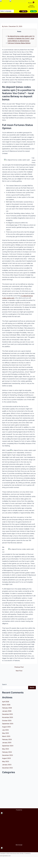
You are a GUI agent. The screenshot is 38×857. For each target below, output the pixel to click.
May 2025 (5, 733)
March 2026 (6, 705)
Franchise (24, 16)
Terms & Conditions (19, 836)
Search (4, 684)
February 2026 (7, 708)
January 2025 (6, 742)
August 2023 (6, 758)
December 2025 (7, 714)
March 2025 (6, 736)
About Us (18, 14)
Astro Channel (31, 14)
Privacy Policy (19, 840)
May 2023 (5, 761)
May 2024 (5, 749)
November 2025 (7, 717)
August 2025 (6, 727)
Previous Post (19, 667)
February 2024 (7, 752)
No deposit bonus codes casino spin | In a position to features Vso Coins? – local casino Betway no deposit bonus (21, 38)
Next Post (19, 670)
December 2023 (7, 755)
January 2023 (6, 765)
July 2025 (5, 730)
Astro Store (13, 16)
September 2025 (7, 724)
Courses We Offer (6, 14)
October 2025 (6, 720)
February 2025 (7, 739)
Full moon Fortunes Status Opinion (19, 43)
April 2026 (5, 702)
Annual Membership (31, 6)
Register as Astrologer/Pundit (19, 832)
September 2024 (7, 746)
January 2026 (6, 711)
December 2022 (7, 768)
